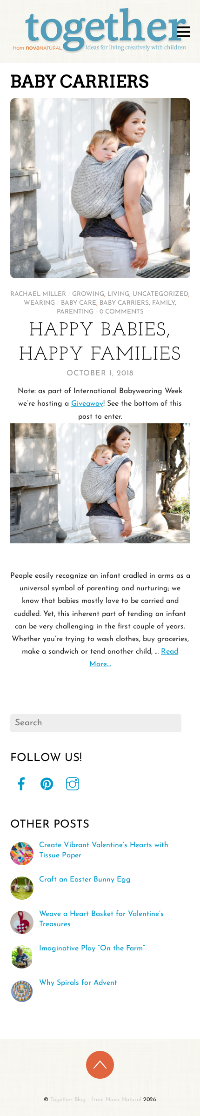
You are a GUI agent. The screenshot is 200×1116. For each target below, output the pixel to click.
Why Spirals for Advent (78, 983)
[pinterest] (47, 784)
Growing (88, 294)
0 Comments (122, 312)
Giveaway (87, 404)
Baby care (78, 303)
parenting (75, 312)
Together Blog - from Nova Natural (95, 1100)
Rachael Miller (38, 294)
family (163, 303)
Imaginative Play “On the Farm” (92, 948)
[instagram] (72, 784)
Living (118, 294)
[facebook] (21, 784)
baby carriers (124, 303)
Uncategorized (160, 294)
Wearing (39, 303)
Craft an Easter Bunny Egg (85, 879)
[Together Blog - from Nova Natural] (100, 53)
